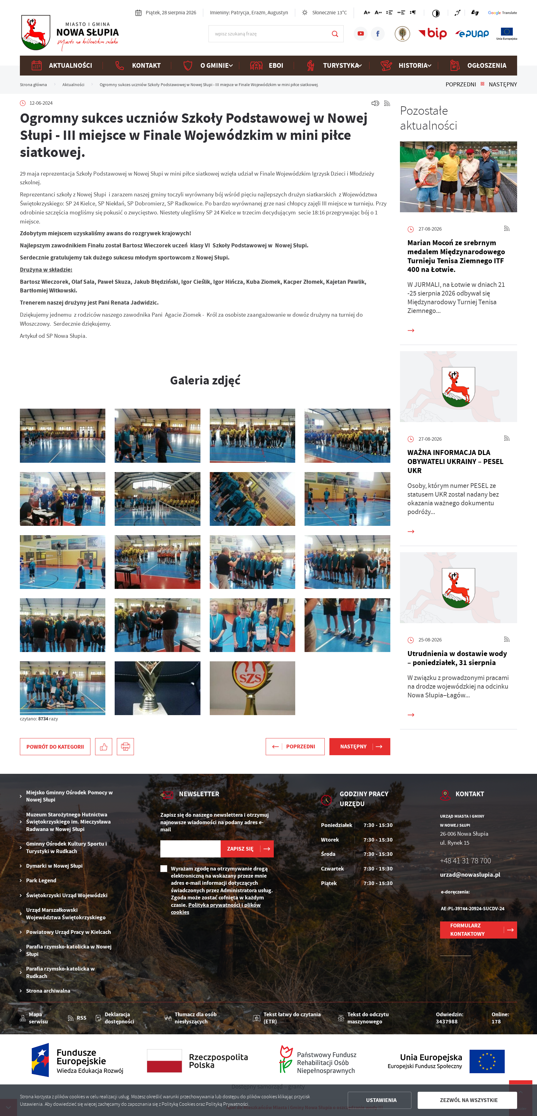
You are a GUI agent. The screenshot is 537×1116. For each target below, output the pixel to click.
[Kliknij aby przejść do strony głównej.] (69, 33)
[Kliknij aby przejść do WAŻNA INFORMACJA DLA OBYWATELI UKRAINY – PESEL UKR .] (458, 388)
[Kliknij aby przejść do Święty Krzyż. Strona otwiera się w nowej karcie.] (402, 34)
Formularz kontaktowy (467, 930)
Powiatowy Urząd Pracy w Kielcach (68, 932)
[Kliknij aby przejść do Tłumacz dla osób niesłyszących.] (475, 13)
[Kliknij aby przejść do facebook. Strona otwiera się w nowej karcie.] (378, 34)
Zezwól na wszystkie (469, 1100)
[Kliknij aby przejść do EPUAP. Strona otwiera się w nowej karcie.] (472, 34)
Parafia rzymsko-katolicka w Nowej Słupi (69, 950)
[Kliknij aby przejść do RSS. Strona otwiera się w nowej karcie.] (387, 103)
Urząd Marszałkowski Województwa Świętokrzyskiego (66, 914)
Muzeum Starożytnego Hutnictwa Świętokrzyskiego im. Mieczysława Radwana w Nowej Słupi (68, 822)
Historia (413, 65)
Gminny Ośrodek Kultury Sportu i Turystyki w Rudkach (66, 847)
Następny (503, 84)
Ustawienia (381, 1100)
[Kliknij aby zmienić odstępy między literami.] (378, 13)
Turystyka (341, 65)
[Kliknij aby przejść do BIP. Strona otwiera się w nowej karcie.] (433, 34)
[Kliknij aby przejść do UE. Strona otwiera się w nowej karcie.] (507, 34)
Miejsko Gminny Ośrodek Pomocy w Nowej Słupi (69, 796)
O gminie (214, 65)
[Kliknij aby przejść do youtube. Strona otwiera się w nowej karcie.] (361, 34)
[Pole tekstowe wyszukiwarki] (276, 33)
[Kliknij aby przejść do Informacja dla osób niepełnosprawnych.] (460, 13)
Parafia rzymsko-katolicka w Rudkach (60, 972)
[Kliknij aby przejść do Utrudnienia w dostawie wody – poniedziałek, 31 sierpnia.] (458, 589)
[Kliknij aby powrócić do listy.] (482, 84)
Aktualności (70, 65)
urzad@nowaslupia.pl (470, 874)
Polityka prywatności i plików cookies (216, 908)
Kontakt (146, 65)
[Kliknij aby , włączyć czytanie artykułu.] (375, 103)
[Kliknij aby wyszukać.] (334, 33)
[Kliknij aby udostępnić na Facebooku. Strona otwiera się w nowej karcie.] (103, 746)
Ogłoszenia (487, 65)
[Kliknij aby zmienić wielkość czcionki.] (367, 13)
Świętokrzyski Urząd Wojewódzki (67, 895)
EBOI (276, 65)
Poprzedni (461, 84)
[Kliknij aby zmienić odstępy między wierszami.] (389, 13)
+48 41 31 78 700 (465, 861)
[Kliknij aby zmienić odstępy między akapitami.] (412, 13)
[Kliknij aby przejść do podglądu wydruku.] (125, 746)
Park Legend (41, 880)
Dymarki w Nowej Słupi (54, 866)
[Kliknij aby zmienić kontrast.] (436, 13)
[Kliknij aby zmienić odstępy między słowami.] (401, 13)
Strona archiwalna (48, 990)
